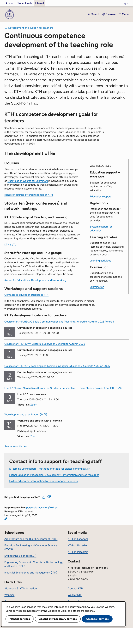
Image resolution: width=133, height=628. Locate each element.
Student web (24, 3)
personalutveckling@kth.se (42, 507)
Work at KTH (75, 594)
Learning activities (100, 260)
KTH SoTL (10, 244)
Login (125, 3)
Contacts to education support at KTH (26, 294)
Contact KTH (75, 588)
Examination (97, 286)
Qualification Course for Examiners (27, 180)
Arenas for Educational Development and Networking (35, 280)
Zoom (33, 404)
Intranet (39, 3)
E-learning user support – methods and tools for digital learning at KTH (49, 468)
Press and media (77, 601)
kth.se (9, 3)
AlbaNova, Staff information (20, 588)
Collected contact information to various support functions (43, 481)
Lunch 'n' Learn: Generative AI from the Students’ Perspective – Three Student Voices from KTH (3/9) (63, 388)
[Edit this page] (5, 518)
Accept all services (97, 618)
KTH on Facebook (78, 538)
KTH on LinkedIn (77, 545)
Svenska (110, 14)
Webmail (9, 594)
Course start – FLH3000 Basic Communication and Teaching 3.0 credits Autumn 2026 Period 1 (59, 321)
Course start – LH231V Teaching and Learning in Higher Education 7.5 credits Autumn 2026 (57, 365)
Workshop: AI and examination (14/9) (25, 414)
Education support (100, 196)
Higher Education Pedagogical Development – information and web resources (54, 474)
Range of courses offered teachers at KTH (28, 194)
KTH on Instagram (78, 551)
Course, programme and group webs (25, 601)
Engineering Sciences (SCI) (20, 555)
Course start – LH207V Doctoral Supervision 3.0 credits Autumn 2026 (44, 343)
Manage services (20, 618)
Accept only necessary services (58, 618)
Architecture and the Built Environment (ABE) (30, 538)
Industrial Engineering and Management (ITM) (30, 572)
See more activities (15, 446)
